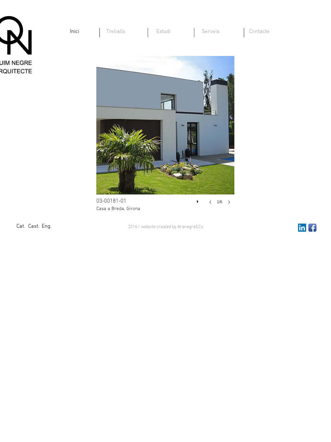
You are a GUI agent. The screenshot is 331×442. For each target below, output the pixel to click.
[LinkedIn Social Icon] (302, 228)
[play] (198, 200)
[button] (166, 227)
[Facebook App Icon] (312, 228)
